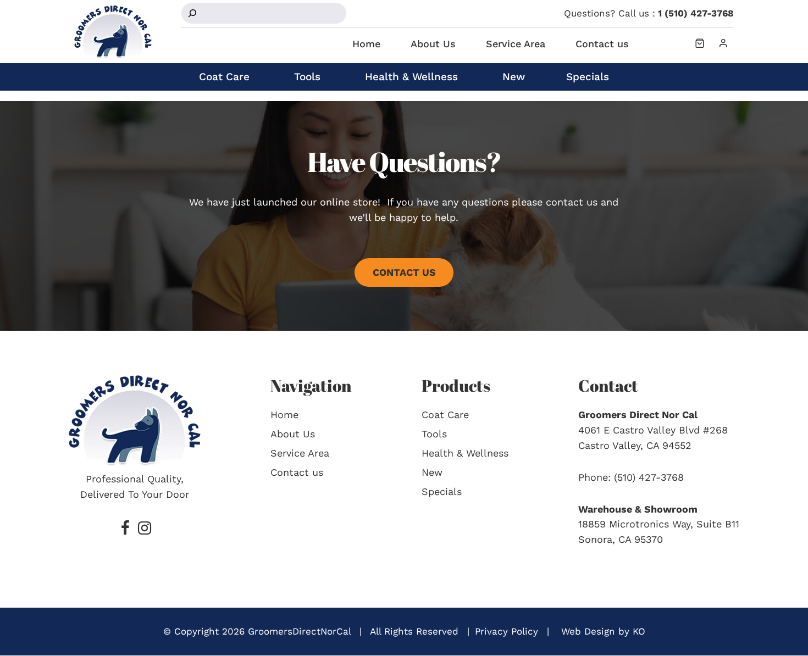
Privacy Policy (506, 631)
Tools (307, 76)
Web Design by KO (603, 631)
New (513, 76)
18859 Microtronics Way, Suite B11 (658, 524)
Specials (587, 76)
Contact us (602, 43)
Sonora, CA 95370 (620, 539)
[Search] (192, 13)
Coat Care (224, 76)
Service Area (515, 43)
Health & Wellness (411, 76)
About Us (433, 43)
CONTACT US (404, 272)
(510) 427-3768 (649, 477)
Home (366, 43)
